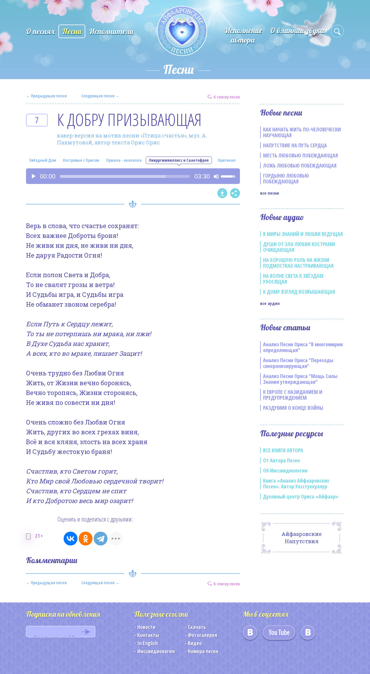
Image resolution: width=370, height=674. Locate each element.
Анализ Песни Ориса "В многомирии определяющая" (303, 347)
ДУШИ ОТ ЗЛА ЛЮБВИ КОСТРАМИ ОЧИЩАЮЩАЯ (299, 247)
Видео (195, 643)
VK (250, 634)
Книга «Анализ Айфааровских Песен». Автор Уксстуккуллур (296, 483)
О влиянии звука (297, 30)
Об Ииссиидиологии (285, 470)
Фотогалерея (202, 635)
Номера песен (203, 651)
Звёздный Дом (42, 160)
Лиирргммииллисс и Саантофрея (179, 160)
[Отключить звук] (216, 176)
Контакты (148, 635)
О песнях (40, 31)
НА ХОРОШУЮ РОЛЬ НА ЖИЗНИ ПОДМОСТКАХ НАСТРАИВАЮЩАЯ (298, 263)
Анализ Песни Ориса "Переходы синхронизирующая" (298, 363)
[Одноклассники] (85, 538)
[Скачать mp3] (222, 193)
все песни (269, 193)
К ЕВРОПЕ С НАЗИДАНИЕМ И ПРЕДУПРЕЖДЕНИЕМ (292, 395)
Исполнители (111, 31)
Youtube (279, 634)
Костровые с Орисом (81, 160)
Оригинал (227, 160)
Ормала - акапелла (124, 160)
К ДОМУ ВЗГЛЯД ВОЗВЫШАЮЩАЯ (299, 292)
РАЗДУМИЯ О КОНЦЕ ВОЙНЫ (293, 408)
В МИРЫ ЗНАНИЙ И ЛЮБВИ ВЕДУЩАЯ (303, 234)
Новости (146, 626)
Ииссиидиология (156, 651)
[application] (133, 176)
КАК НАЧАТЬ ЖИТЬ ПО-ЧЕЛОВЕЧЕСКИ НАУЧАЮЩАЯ (302, 132)
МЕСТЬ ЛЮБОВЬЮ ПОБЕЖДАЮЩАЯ (300, 155)
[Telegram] (101, 538)
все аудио (270, 303)
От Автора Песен (281, 460)
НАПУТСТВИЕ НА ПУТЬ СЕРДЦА (295, 145)
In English (147, 643)
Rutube (308, 634)
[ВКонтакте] (70, 538)
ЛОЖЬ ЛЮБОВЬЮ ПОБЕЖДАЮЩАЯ (299, 165)
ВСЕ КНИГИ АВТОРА (283, 450)
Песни (72, 31)
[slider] (125, 176)
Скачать (197, 626)
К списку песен (227, 96)
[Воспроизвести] (33, 176)
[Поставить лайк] (28, 536)
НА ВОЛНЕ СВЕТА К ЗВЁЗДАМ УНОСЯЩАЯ (293, 278)
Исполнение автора (243, 35)
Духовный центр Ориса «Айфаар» (300, 496)
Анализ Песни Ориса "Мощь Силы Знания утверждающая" (300, 379)
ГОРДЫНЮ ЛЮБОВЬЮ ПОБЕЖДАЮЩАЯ (286, 178)
